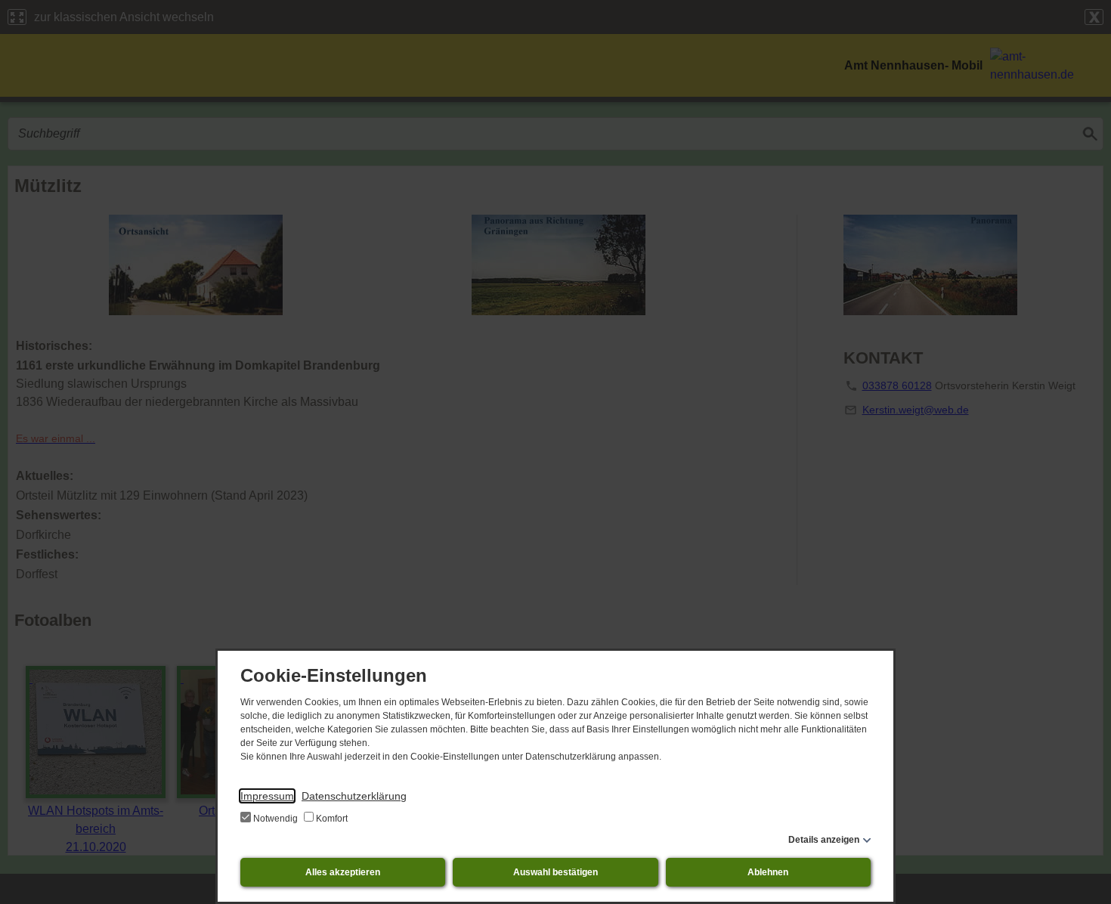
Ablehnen (767, 872)
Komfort (331, 818)
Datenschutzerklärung (354, 796)
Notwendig (275, 818)
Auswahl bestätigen (555, 872)
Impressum (267, 796)
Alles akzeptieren (342, 872)
